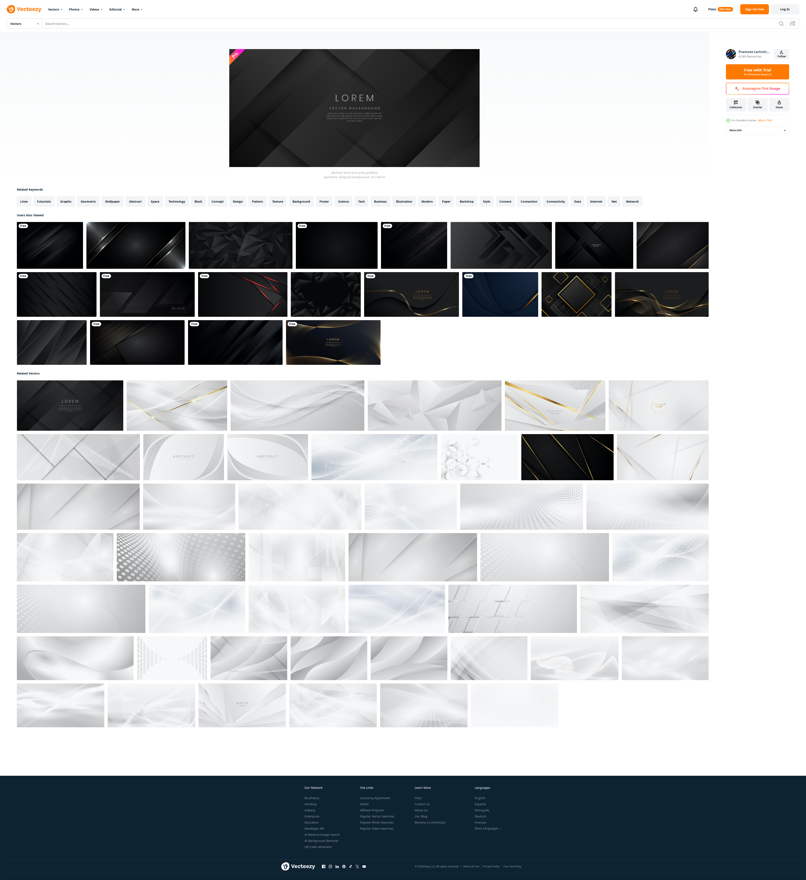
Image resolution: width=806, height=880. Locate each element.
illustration (404, 201)
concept (218, 201)
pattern (257, 201)
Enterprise (311, 816)
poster (324, 201)
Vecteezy (310, 804)
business (380, 201)
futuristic (44, 201)
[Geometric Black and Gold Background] (577, 294)
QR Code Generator (318, 847)
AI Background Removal (321, 841)
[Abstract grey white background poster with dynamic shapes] (297, 609)
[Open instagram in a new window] (330, 866)
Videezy (309, 810)
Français (481, 822)
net (614, 201)
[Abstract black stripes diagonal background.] (50, 245)
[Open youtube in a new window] (364, 866)
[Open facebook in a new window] (323, 866)
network (632, 201)
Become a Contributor (430, 822)
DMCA (364, 804)
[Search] (781, 23)
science (343, 201)
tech (361, 201)
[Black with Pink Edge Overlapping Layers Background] (242, 294)
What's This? (765, 120)
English (480, 798)
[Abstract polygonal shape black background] (326, 294)
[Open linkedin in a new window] (337, 866)
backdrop (467, 201)
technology (177, 201)
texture (277, 201)
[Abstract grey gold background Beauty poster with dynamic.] (663, 457)
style (486, 201)
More (135, 9)
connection (529, 201)
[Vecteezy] (24, 9)
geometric (88, 201)
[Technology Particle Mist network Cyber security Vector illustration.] (374, 457)
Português (482, 810)
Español (480, 804)
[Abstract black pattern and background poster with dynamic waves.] (594, 245)
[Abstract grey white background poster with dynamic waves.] (189, 507)
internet (596, 201)
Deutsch (480, 816)
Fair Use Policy (512, 866)
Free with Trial (757, 71)
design (238, 201)
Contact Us (422, 804)
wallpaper (112, 201)
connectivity (556, 201)
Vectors (53, 9)
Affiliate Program (372, 810)
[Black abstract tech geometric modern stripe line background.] (147, 294)
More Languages (487, 828)
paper (446, 201)
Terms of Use (471, 866)
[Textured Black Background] (337, 245)
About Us (421, 810)
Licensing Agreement (375, 798)
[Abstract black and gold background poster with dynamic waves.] (567, 457)
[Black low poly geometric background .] (240, 245)
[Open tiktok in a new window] (350, 866)
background (301, 201)
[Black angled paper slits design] (57, 294)
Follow (782, 56)
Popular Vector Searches (377, 816)
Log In (785, 9)
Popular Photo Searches (377, 822)
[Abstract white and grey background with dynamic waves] (249, 658)
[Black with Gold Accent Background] (673, 245)
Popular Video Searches (376, 829)
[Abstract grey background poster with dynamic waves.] (183, 457)
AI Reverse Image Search (322, 835)
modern (427, 201)
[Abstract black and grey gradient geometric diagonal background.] (70, 405)
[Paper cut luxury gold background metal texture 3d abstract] (500, 294)
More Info (736, 130)
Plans (712, 9)
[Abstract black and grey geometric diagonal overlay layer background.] (235, 342)
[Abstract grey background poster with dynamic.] (479, 457)
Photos (74, 9)
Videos (94, 9)
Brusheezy (311, 798)
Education (311, 822)
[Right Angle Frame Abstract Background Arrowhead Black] (501, 245)
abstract (135, 201)
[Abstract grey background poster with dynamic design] (297, 405)
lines (24, 201)
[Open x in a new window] (357, 866)
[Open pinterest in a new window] (344, 866)
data (577, 201)
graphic (65, 201)
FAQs (418, 798)
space (155, 201)
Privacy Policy (491, 866)
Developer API (314, 829)
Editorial (115, 9)
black (198, 201)
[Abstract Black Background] (52, 342)
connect (505, 201)
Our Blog (421, 816)
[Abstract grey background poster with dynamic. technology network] (514, 705)
